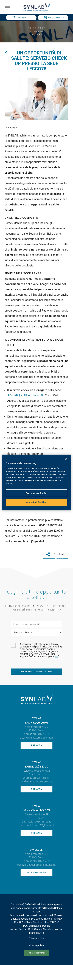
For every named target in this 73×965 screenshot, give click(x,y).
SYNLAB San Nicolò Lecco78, (25, 395)
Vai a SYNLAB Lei (36, 872)
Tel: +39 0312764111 (54, 17)
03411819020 (43, 821)
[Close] (66, 459)
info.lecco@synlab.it (42, 781)
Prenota (22, 17)
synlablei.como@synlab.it (42, 865)
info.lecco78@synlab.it (42, 825)
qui (56, 656)
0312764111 (44, 734)
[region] (36, 482)
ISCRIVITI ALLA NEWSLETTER (36, 671)
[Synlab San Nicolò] (36, 11)
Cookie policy (36, 945)
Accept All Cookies (36, 502)
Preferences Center (36, 953)
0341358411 (44, 778)
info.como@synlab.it (42, 737)
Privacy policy (36, 938)
